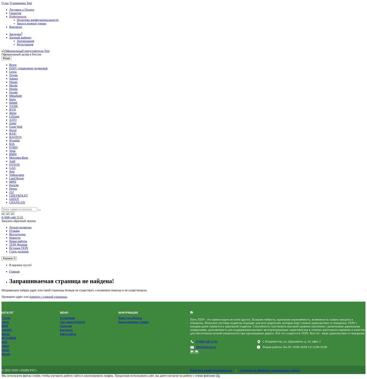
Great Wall (15, 126)
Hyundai (14, 140)
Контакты (15, 26)
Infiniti (13, 102)
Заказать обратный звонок (19, 221)
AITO (13, 119)
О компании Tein (21, 3)
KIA (12, 144)
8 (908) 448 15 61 (207, 341)
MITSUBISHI (9, 338)
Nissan (13, 82)
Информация (17, 16)
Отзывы (14, 230)
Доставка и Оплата (21, 9)
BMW (13, 154)
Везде (13, 64)
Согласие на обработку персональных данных (270, 370)
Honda (13, 89)
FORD (13, 147)
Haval (12, 130)
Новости (14, 237)
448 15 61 (12, 217)
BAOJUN (15, 137)
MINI (12, 181)
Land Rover (16, 178)
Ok (218, 375)
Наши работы (18, 241)
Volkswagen (16, 175)
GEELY (14, 199)
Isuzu (12, 99)
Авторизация (25, 41)
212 (11, 192)
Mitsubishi (15, 95)
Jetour (12, 113)
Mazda (13, 85)
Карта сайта (68, 334)
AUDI (4, 342)
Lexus (13, 71)
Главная (14, 271)
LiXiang (14, 116)
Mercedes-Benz (18, 157)
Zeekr (12, 123)
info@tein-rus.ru (206, 347)
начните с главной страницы (48, 296)
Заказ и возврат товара (31, 23)
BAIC (13, 133)
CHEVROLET (18, 195)
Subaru (13, 78)
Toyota (13, 75)
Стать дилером (18, 251)
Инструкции (17, 234)
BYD (12, 109)
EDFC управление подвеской (28, 68)
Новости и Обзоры (130, 318)
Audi (12, 161)
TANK (13, 106)
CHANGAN (17, 202)
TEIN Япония (18, 244)
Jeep (12, 171)
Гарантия (15, 13)
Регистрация (25, 44)
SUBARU (7, 330)
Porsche (14, 185)
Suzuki (13, 92)
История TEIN (18, 248)
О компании (67, 318)
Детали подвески (20, 227)
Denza (13, 188)
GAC (12, 168)
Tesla (12, 150)
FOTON (14, 164)
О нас (5, 3)
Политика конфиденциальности (38, 20)
